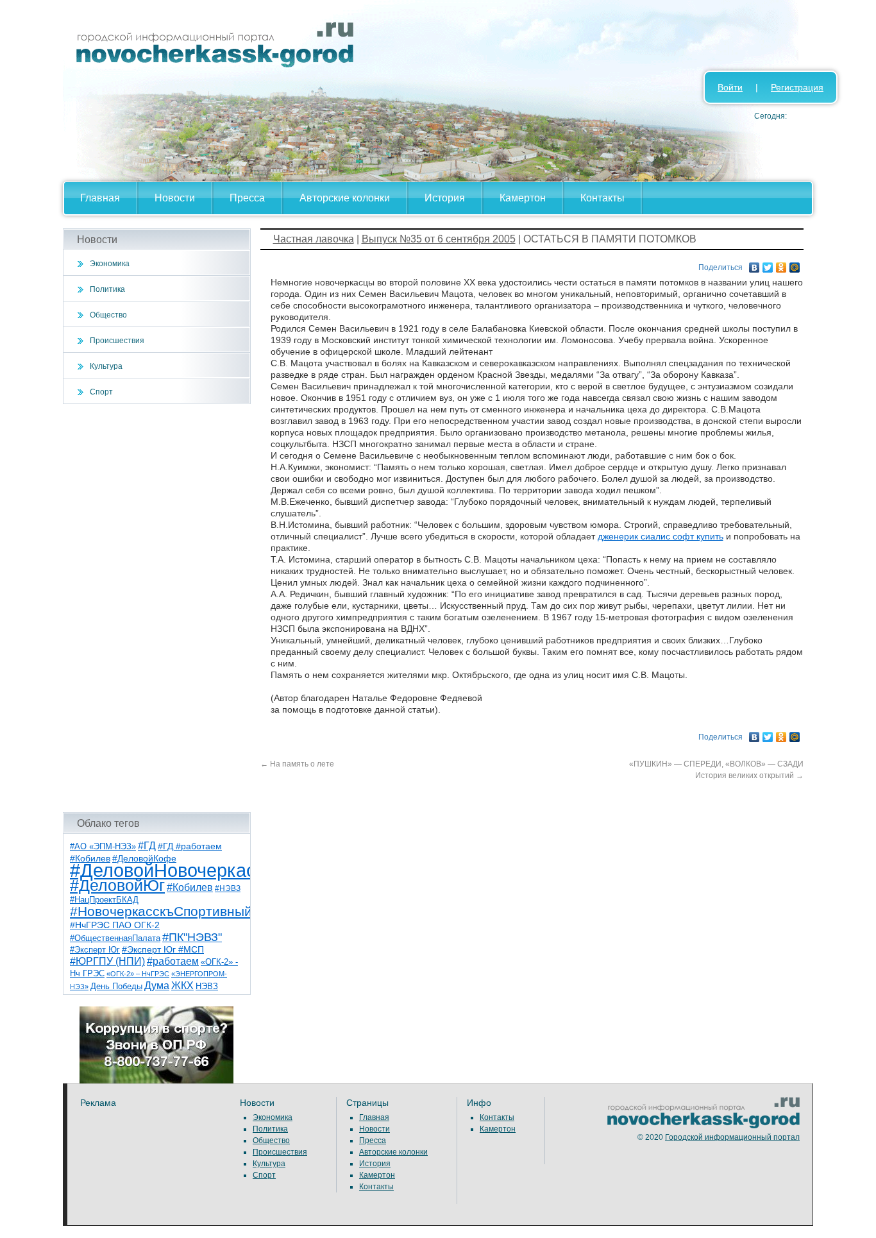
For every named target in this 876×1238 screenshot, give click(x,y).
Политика (107, 289)
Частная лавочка (313, 238)
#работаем (173, 961)
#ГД (147, 845)
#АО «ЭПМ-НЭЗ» (103, 846)
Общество (108, 314)
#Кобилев (190, 887)
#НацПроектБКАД (104, 899)
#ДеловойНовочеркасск (172, 870)
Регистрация (797, 87)
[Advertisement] (157, 608)
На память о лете (297, 763)
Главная (100, 197)
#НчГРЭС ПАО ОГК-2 (115, 925)
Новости (175, 197)
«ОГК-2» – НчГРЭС (137, 974)
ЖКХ (182, 985)
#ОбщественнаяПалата (115, 938)
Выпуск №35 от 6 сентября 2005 (439, 238)
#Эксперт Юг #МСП (163, 949)
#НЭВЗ (227, 888)
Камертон (523, 197)
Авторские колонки (344, 197)
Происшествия (117, 340)
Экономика (110, 263)
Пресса (247, 197)
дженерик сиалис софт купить (660, 536)
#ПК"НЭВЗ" (192, 937)
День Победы (116, 986)
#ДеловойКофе (144, 858)
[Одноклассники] (781, 264)
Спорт (101, 391)
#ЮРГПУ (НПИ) (107, 961)
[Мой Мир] (795, 264)
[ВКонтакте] (754, 264)
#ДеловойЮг (117, 885)
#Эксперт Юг (95, 949)
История (445, 197)
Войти (730, 87)
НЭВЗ (207, 986)
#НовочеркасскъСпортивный (161, 911)
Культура (106, 366)
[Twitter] (768, 264)
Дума (156, 985)
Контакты (602, 197)
